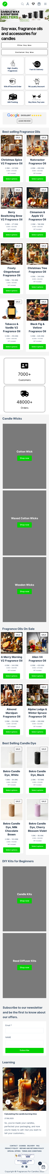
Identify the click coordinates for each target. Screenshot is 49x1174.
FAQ (37, 1146)
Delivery (31, 1146)
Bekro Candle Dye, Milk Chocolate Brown (11, 829)
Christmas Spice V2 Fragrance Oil (11, 161)
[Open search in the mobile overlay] (22, 4)
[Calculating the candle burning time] (24, 1089)
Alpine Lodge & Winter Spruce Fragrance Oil (37, 713)
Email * (8, 1025)
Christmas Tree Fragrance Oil (37, 270)
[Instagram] (26, 1167)
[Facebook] (23, 1167)
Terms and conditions (32, 1151)
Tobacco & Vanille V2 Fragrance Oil (11, 327)
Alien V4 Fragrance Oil (37, 658)
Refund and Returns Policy (32, 1148)
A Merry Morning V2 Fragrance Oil (11, 658)
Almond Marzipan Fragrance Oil (11, 713)
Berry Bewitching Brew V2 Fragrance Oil (11, 216)
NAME (8, 1037)
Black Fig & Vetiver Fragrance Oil (37, 327)
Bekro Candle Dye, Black (37, 773)
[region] (24, 66)
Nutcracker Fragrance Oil (37, 161)
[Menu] (45, 4)
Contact (14, 1146)
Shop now (24, 458)
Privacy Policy (11, 1148)
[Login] (27, 4)
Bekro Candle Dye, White (11, 773)
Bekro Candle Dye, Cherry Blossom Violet (37, 827)
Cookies (22, 1146)
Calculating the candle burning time (20, 1114)
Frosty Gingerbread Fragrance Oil (11, 272)
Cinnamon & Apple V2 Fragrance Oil (37, 216)
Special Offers (14, 1151)
